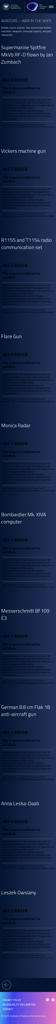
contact (8, 1009)
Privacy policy (12, 1000)
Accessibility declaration (19, 1004)
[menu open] (51, 7)
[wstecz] (28, 985)
